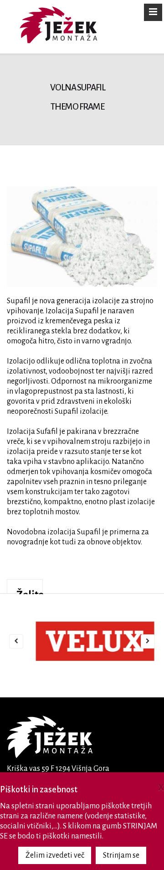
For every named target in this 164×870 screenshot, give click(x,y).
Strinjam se (121, 855)
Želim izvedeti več (55, 855)
